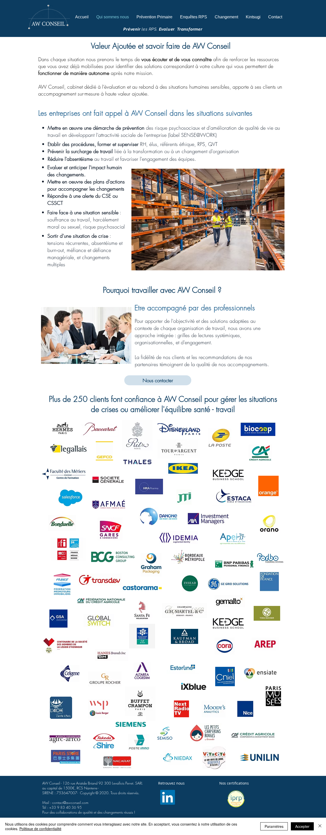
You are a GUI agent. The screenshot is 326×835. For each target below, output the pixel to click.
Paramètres (274, 826)
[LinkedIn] (167, 797)
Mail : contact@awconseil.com (65, 802)
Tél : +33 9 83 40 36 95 (62, 807)
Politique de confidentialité (40, 828)
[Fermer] (320, 826)
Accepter (302, 826)
